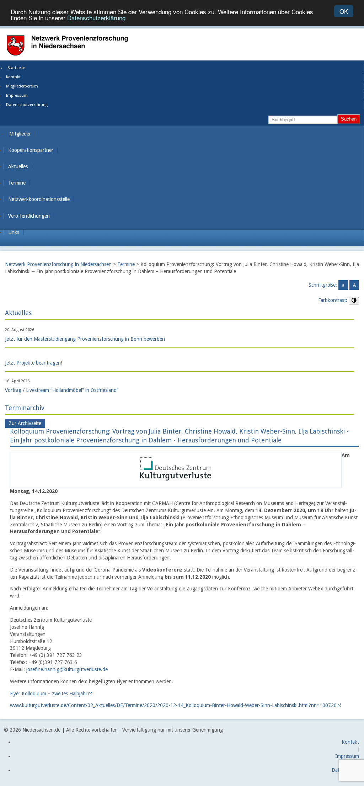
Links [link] (13, 232)
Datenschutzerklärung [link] (27, 104)
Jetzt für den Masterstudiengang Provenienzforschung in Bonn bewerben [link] (85, 339)
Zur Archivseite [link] (25, 423)
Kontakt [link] (13, 77)
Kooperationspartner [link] (30, 150)
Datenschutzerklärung (96, 17)
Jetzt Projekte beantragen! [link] (33, 363)
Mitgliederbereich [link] (22, 86)
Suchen (349, 119)
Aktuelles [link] (18, 166)
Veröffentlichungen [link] (29, 216)
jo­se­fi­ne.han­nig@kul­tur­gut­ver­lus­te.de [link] (67, 669)
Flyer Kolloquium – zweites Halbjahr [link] (48, 693)
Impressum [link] (17, 95)
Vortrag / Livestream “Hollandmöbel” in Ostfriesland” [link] (61, 390)
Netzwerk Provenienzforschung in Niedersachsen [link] (58, 264)
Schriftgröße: (323, 285)
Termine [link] (17, 183)
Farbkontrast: (332, 300)
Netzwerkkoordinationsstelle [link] (39, 199)
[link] (175, 484)
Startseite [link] (16, 67)
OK (343, 11)
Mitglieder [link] (20, 134)
